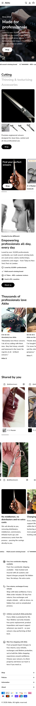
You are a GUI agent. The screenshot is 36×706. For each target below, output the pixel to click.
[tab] (6, 74)
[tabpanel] (18, 136)
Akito (7, 2)
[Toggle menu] (2, 3)
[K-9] (31, 128)
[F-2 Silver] (22, 329)
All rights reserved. (20, 702)
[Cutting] (18, 105)
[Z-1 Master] (5, 128)
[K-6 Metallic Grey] (22, 128)
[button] (13, 336)
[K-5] (14, 128)
